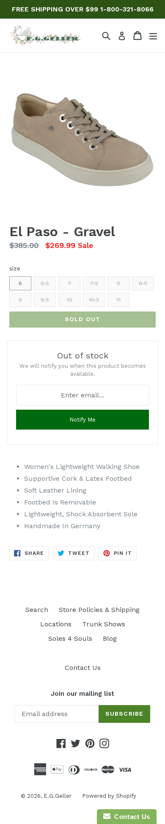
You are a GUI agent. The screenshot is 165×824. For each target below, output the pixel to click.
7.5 (94, 283)
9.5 (45, 300)
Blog (110, 638)
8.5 (143, 283)
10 (69, 300)
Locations (56, 624)
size (14, 268)
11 (118, 300)
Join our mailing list (82, 693)
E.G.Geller (58, 796)
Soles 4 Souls (70, 638)
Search (36, 610)
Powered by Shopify (109, 796)
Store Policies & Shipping (99, 610)
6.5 (45, 283)
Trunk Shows (103, 624)
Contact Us (83, 668)
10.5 (94, 300)
